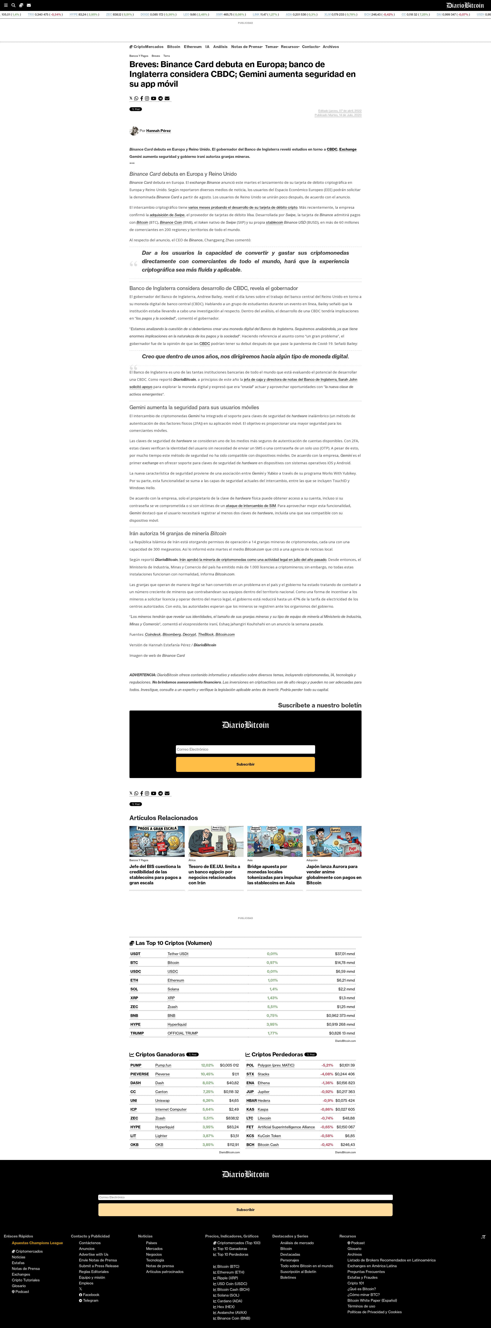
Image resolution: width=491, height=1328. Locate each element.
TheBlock (206, 634)
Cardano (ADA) (229, 1301)
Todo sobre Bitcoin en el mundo (306, 1266)
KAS (250, 1109)
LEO (126, 14)
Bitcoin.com (225, 634)
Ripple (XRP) (227, 1278)
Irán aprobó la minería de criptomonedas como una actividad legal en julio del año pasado (253, 559)
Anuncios (87, 1248)
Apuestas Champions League (37, 1243)
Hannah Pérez (158, 130)
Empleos (86, 1283)
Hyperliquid (177, 1024)
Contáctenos (90, 1243)
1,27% (212, 14)
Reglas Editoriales (94, 1271)
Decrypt (189, 634)
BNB (134, 1015)
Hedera (264, 1100)
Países (151, 1243)
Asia (249, 860)
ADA (228, 14)
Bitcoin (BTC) (227, 1266)
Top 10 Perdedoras (232, 1254)
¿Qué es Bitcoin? (362, 1289)
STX (250, 1074)
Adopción (312, 860)
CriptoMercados (148, 46)
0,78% (290, 14)
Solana (173, 989)
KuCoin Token (269, 1135)
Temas (271, 46)
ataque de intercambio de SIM (251, 505)
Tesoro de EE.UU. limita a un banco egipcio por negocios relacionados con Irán (214, 875)
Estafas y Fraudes (363, 1277)
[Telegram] (161, 98)
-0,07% (402, 14)
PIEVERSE (139, 1074)
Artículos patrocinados (165, 1271)
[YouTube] (154, 98)
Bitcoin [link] (142, 222)
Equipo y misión (92, 1277)
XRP (134, 998)
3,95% (32, 14)
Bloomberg (172, 634)
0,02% (445, 14)
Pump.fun (163, 1065)
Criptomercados (29, 1251)
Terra (166, 55)
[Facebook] (142, 98)
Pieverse (162, 1074)
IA (207, 46)
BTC (134, 962)
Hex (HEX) (225, 1306)
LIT (133, 1135)
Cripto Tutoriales (26, 1280)
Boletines (288, 1277)
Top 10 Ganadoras (231, 1248)
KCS (250, 1135)
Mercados (154, 1248)
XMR (159, 14)
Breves (156, 55)
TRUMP (137, 1033)
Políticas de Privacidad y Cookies (375, 1312)
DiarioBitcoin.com (345, 1040)
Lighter (161, 1135)
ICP (133, 1109)
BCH (307, 14)
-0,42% (327, 14)
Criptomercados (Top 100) (238, 1243)
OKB (134, 1144)
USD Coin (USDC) (231, 1283)
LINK (195, 14)
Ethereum (193, 46)
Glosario (19, 1285)
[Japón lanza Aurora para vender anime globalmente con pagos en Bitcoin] (334, 842)
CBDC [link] (332, 149)
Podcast (22, 1291)
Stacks (263, 1074)
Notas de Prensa (246, 46)
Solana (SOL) (227, 1295)
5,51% (67, 14)
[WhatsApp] (137, 98)
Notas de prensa (160, 1266)
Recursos (289, 46)
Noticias (18, 1257)
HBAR (251, 1100)
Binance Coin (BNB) (233, 1318)
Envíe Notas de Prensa (98, 1260)
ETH (134, 980)
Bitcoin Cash (268, 1144)
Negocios (154, 1254)
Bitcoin (173, 46)
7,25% (363, 14)
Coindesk (153, 634)
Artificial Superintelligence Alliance (286, 1127)
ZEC (48, 14)
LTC (249, 1118)
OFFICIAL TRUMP (183, 1033)
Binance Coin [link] (171, 222)
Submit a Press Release (99, 1266)
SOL (134, 989)
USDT (135, 953)
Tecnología (155, 1260)
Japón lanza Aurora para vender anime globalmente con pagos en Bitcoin (334, 875)
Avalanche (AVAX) (231, 1312)
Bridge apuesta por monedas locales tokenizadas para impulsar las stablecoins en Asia (274, 875)
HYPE (13, 14)
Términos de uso (361, 1306)
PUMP (135, 1065)
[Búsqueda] (15, 5)
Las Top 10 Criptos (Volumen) (173, 943)
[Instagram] (148, 98)
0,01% (477, 14)
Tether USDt (178, 953)
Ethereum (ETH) (230, 1272)
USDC (135, 971)
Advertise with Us (93, 1254)
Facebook (90, 1294)
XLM (267, 14)
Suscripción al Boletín (298, 1271)
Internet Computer (171, 1109)
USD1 (420, 14)
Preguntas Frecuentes (366, 1271)
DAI (378, 14)
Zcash (173, 1006)
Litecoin (264, 1118)
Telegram (90, 1300)
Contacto (310, 46)
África (192, 860)
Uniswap (162, 1100)
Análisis (220, 46)
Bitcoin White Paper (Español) (372, 1300)
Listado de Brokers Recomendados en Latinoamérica (392, 1260)
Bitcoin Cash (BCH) (233, 1289)
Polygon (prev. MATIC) (276, 1065)
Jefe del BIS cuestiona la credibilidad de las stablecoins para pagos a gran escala (155, 875)
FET (250, 1127)
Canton (161, 1091)
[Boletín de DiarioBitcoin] (168, 98)
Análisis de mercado (297, 1243)
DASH (135, 1083)
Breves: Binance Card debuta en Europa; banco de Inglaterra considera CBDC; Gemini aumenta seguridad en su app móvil (242, 74)
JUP (250, 1091)
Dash (159, 1083)
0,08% (178, 14)
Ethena (264, 1083)
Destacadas (290, 1254)
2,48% (142, 14)
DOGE (84, 14)
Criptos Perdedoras (276, 1054)
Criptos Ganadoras (159, 1054)
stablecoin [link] (274, 222)
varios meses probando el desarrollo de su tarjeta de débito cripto (242, 207)
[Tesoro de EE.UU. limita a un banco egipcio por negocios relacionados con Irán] (216, 842)
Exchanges (21, 1274)
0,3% (251, 14)
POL (250, 1065)
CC (343, 14)
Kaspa (263, 1109)
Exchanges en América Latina (372, 1266)
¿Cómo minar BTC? (364, 1294)
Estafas (18, 1262)
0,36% (109, 14)
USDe (462, 14)
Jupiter (263, 1091)
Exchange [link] (348, 149)
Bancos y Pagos (138, 55)
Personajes (289, 1260)
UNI (133, 1100)
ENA (250, 1083)
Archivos (331, 46)
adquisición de (167, 215)
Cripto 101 (356, 1283)
